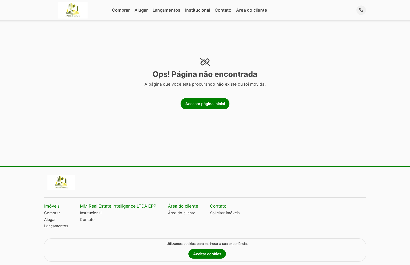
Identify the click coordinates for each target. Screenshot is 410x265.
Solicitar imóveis (225, 212)
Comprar (121, 10)
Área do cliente (251, 10)
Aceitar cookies (207, 253)
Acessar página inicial (205, 103)
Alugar (141, 10)
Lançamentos (166, 10)
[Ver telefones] (361, 10)
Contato (223, 10)
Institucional (197, 10)
